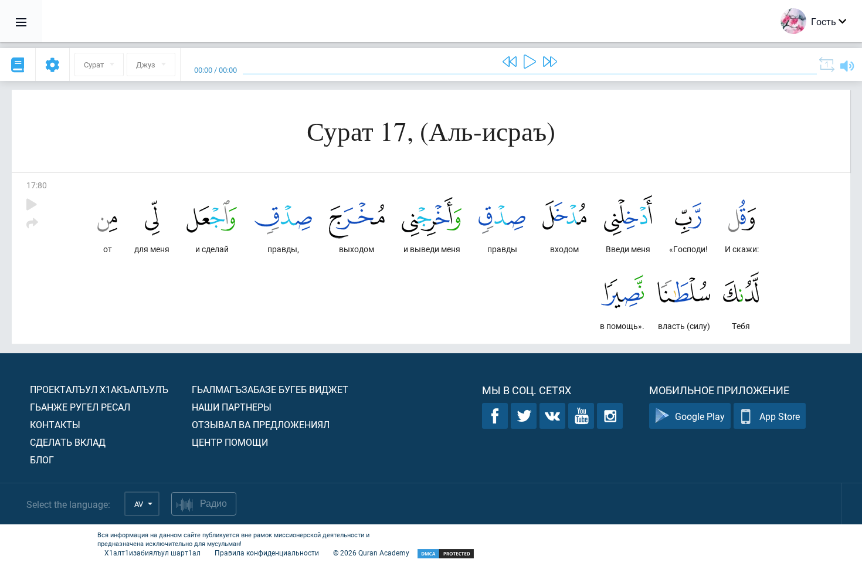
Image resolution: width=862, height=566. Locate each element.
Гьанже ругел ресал (80, 407)
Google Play (700, 416)
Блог (42, 459)
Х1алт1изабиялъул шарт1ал (152, 552)
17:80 (36, 185)
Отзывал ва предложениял (261, 424)
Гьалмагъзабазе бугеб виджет (270, 389)
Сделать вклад (68, 442)
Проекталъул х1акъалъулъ (99, 389)
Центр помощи (230, 442)
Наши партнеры (232, 407)
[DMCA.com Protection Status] (445, 554)
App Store (779, 416)
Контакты (55, 424)
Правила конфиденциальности (267, 552)
